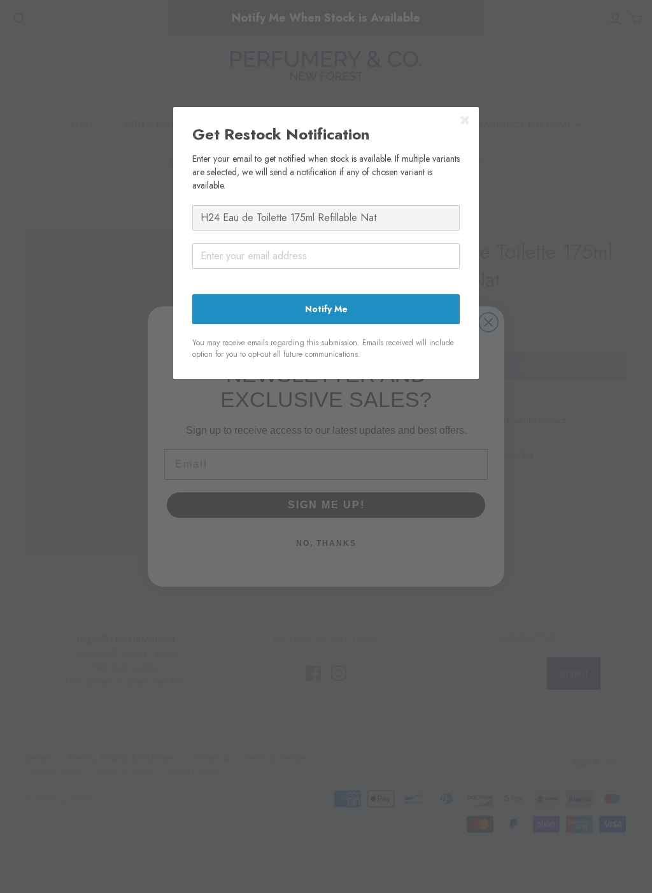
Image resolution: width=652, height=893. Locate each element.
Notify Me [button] (326, 309)
